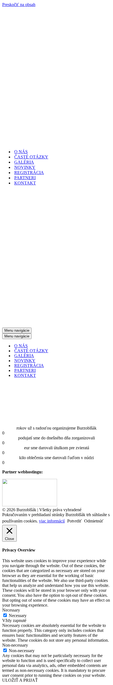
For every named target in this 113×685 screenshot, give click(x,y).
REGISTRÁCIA (29, 172)
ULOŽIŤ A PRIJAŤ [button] (20, 680)
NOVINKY (24, 167)
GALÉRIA (24, 162)
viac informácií (52, 521)
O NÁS (21, 151)
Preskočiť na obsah (18, 4)
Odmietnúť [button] (93, 521)
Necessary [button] (11, 610)
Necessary (18, 615)
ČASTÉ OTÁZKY (31, 157)
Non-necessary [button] (15, 645)
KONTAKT (25, 183)
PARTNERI (25, 177)
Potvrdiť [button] (74, 521)
